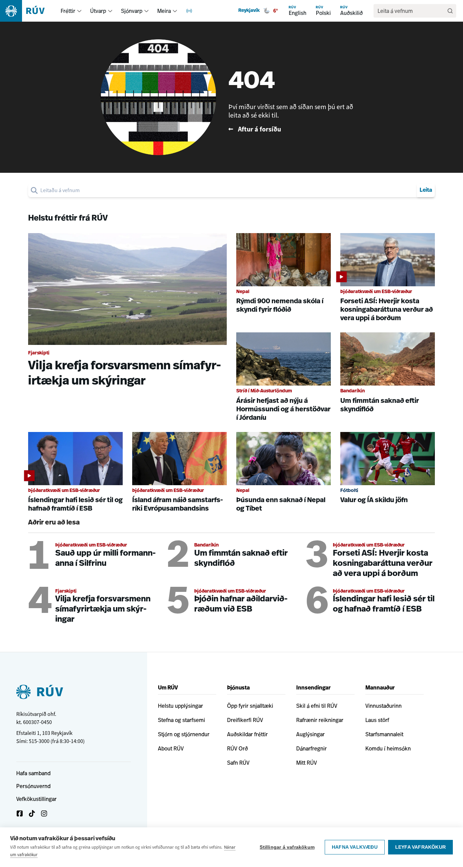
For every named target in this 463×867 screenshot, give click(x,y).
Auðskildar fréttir (247, 734)
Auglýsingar (310, 734)
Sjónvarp (131, 11)
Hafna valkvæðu (355, 847)
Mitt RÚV (306, 762)
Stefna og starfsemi (181, 720)
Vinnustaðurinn (383, 705)
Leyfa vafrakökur (420, 847)
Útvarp (98, 11)
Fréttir (68, 11)
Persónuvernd (33, 786)
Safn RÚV (238, 762)
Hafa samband (33, 773)
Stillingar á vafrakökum (287, 847)
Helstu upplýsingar (180, 705)
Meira (164, 11)
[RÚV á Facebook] (19, 813)
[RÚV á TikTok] (31, 813)
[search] (227, 190)
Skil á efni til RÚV (316, 705)
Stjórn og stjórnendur (183, 734)
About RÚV (171, 748)
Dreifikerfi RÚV (245, 720)
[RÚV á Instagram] (44, 813)
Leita (426, 190)
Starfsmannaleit (384, 734)
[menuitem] (79, 11)
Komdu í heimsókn (388, 748)
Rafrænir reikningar (319, 720)
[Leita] (450, 10)
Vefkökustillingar (36, 799)
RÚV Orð (237, 748)
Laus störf (377, 720)
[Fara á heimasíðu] (28, 11)
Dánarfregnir (311, 748)
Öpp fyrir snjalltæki (250, 705)
